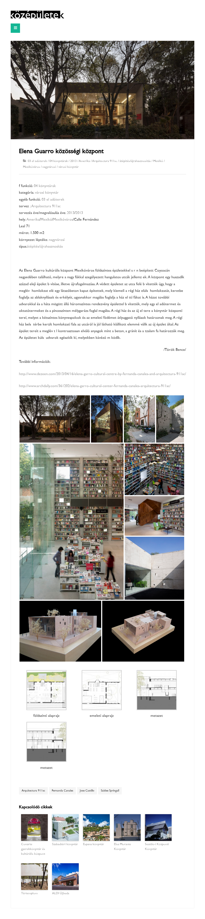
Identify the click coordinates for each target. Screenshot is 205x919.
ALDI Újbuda (60, 893)
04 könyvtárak (58, 161)
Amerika (84, 161)
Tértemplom (29, 893)
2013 (73, 161)
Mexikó (158, 161)
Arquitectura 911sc (104, 161)
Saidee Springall (110, 790)
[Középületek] (37, 14)
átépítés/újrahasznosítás (135, 161)
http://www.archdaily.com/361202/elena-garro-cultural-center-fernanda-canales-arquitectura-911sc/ (95, 386)
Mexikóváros (31, 167)
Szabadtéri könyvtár (65, 844)
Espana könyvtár (93, 844)
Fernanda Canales (62, 790)
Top (192, 906)
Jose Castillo (87, 790)
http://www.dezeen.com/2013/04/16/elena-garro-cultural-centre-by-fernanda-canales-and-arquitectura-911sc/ (102, 374)
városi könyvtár (68, 167)
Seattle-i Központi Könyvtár (157, 847)
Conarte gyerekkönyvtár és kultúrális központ (33, 849)
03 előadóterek (37, 161)
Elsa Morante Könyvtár (122, 847)
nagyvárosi (49, 167)
